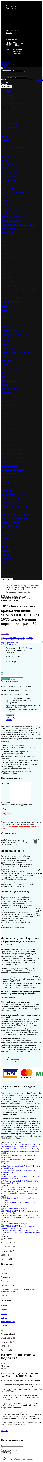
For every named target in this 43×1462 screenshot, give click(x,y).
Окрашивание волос (22, 586)
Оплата (9, 95)
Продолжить (6, 814)
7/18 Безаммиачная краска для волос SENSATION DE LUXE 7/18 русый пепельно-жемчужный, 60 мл (21, 1217)
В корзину (5, 679)
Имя (2, 1445)
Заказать (4, 1431)
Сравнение (15, 103)
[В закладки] (11, 679)
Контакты (10, 97)
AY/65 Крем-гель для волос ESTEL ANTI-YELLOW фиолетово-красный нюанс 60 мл (19, 1193)
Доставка (9, 93)
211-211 (9, 33)
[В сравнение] (14, 679)
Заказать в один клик (9, 681)
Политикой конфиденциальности (20, 1459)
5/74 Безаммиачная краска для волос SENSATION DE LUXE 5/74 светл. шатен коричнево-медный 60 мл (21, 1232)
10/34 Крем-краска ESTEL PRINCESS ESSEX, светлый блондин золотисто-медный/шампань (20, 1150)
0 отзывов (5, 634)
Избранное (5, 103)
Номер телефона (7, 1450)
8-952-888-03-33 (12, 31)
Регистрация (11, 6)
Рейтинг (4, 809)
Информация (6, 86)
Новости (9, 99)
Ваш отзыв (5, 803)
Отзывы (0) (10, 718)
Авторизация (11, 8)
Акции (8, 91)
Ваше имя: (5, 783)
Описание (10, 715)
